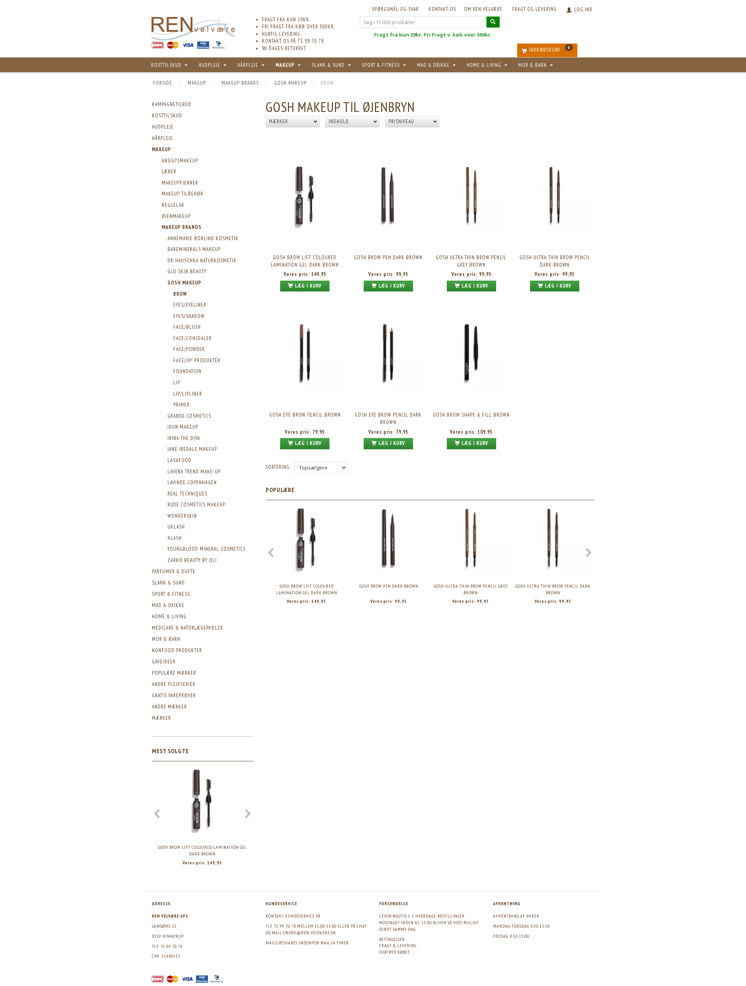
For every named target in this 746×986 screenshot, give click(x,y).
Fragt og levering (534, 9)
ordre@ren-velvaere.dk (309, 932)
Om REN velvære (483, 9)
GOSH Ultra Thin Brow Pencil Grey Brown (471, 261)
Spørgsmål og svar (395, 9)
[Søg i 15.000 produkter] (493, 22)
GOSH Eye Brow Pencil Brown (305, 415)
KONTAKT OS (442, 9)
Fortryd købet (394, 952)
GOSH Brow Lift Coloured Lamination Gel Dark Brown (202, 850)
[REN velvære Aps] (193, 27)
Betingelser (392, 939)
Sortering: (278, 467)
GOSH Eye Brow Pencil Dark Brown (388, 419)
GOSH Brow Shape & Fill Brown (471, 415)
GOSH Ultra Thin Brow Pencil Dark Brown (554, 261)
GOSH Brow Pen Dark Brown (388, 257)
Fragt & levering (398, 945)
